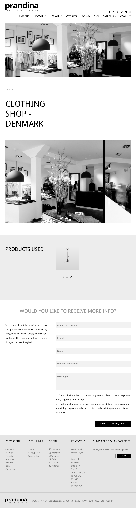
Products (38, 16)
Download (72, 16)
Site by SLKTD (107, 501)
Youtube (55, 456)
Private (30, 449)
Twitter (54, 459)
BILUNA (67, 276)
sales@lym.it (76, 486)
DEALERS (85, 16)
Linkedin (55, 462)
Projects (54, 16)
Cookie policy (33, 456)
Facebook (55, 449)
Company (24, 16)
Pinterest (55, 466)
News (97, 16)
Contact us (109, 16)
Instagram (55, 453)
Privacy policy (33, 453)
